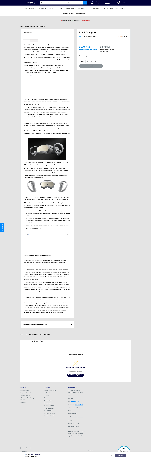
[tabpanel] (47, 178)
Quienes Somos (24, 390)
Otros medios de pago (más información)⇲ (107, 50)
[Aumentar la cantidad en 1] (95, 61)
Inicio (21, 26)
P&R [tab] (41, 341)
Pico (80, 37)
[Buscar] (85, 2)
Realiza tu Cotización (68, 13)
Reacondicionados (108, 8)
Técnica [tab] (34, 40)
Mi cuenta (107, 3)
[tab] (26, 40)
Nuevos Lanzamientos (30, 8)
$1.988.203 (105, 46)
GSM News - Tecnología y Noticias (27, 398)
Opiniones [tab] (34, 341)
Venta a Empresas (25, 395)
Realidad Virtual (70, 8)
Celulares (50, 8)
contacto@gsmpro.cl (77, 417)
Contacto (23, 402)
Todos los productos (30, 26)
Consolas (59, 8)
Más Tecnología (119, 8)
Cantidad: (82, 61)
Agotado (91, 66)
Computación (81, 8)
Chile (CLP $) (24, 448)
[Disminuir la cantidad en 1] (87, 61)
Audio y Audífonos (94, 8)
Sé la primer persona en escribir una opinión (75, 375)
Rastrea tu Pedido (81, 13)
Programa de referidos (26, 392)
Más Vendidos (42, 8)
